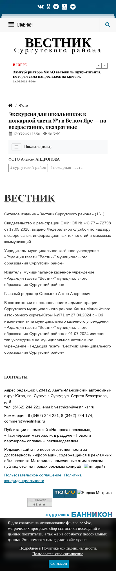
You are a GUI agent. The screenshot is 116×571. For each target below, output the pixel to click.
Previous (99, 65)
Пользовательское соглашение (32, 475)
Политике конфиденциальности (69, 548)
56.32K (53, 134)
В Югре (20, 65)
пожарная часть (67, 168)
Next (105, 65)
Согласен (58, 564)
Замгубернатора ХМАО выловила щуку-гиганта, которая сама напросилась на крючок (57, 74)
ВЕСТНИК (58, 44)
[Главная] (10, 106)
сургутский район (29, 168)
